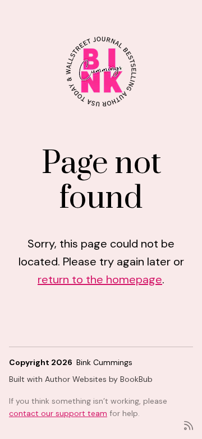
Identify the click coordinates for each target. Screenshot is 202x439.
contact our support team (58, 413)
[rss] (188, 424)
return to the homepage (100, 279)
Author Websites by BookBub (99, 379)
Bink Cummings (104, 362)
